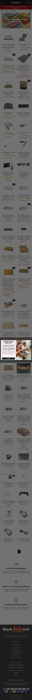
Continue (8, 358)
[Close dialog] (30, 341)
